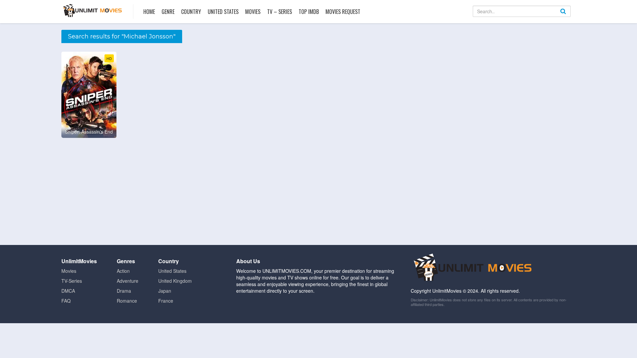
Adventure (127, 280)
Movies (252, 12)
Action (123, 271)
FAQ (66, 300)
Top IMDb (309, 12)
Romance (127, 300)
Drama (124, 290)
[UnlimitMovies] (92, 10)
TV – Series (279, 12)
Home (149, 12)
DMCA (68, 290)
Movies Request (342, 12)
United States (223, 12)
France (165, 300)
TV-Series (71, 280)
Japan (164, 290)
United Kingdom (175, 280)
